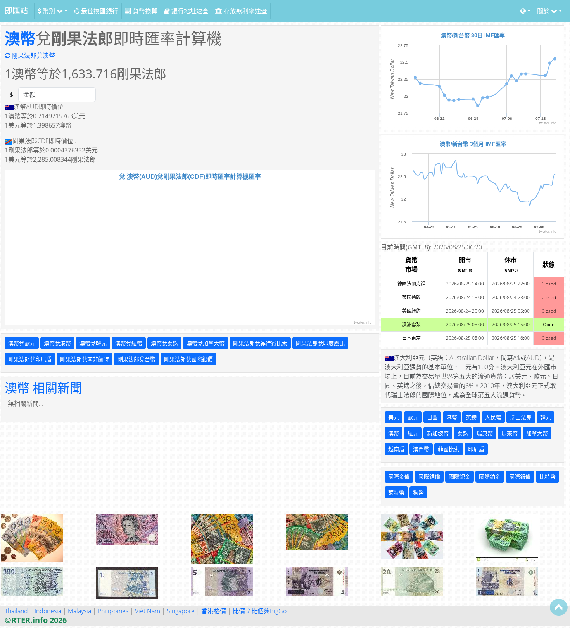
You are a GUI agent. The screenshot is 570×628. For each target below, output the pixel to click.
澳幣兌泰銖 (164, 343)
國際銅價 (429, 476)
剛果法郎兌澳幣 (32, 55)
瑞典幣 (485, 433)
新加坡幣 (438, 433)
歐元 (413, 417)
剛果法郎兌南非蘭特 (84, 359)
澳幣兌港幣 (57, 343)
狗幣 (418, 492)
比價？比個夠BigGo (260, 611)
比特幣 (547, 476)
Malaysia (79, 611)
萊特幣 (396, 492)
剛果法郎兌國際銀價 (188, 359)
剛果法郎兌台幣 (136, 359)
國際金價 (399, 476)
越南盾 (396, 449)
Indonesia (48, 611)
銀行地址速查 (189, 11)
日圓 (432, 417)
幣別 (49, 11)
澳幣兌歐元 (21, 343)
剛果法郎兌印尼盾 (30, 359)
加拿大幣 (537, 433)
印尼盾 (476, 449)
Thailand (16, 611)
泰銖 (462, 433)
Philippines (113, 611)
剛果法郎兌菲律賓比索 (260, 343)
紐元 (413, 433)
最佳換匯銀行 (98, 11)
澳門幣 (421, 449)
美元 (393, 417)
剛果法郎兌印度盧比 (320, 343)
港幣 (451, 417)
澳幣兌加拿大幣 (206, 343)
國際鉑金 (490, 476)
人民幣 (493, 417)
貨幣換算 (144, 11)
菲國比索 (448, 449)
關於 (544, 11)
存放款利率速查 (244, 11)
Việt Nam (147, 611)
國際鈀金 (459, 476)
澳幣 (20, 38)
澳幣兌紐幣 (128, 343)
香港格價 (213, 611)
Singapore (181, 611)
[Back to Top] (558, 607)
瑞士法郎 (521, 417)
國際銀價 (520, 476)
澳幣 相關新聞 (43, 387)
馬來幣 (509, 433)
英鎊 (471, 417)
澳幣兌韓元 (93, 343)
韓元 (545, 417)
